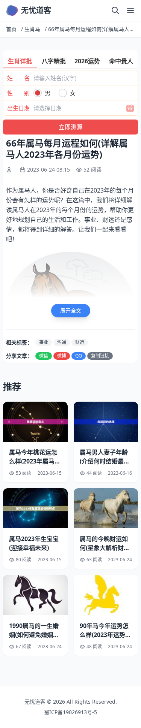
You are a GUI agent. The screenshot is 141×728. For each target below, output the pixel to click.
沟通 (61, 342)
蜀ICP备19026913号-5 (70, 712)
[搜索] (115, 10)
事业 (43, 342)
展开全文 (70, 310)
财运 (79, 342)
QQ (78, 356)
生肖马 (32, 29)
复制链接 (100, 356)
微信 (43, 356)
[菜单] (130, 10)
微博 (61, 356)
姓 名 (18, 78)
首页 (11, 29)
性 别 (18, 93)
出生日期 (18, 108)
